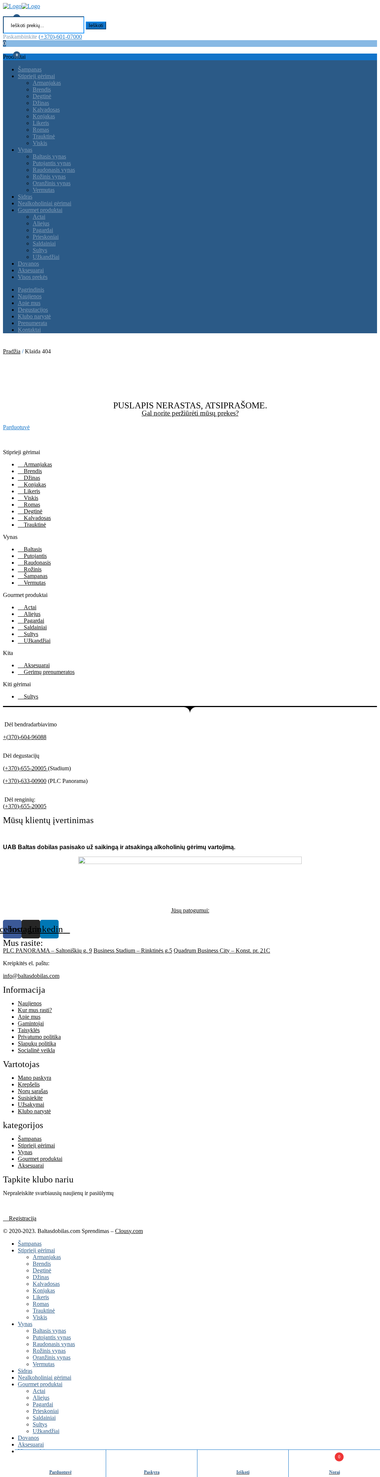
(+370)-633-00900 (24, 781)
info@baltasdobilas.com (31, 976)
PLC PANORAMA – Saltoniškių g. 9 (47, 950)
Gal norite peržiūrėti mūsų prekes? (190, 413)
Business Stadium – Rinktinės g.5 (133, 950)
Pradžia (11, 351)
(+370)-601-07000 (60, 36)
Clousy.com (129, 1231)
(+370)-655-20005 (25, 768)
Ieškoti (96, 25)
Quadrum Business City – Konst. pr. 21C (222, 950)
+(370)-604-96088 (24, 737)
